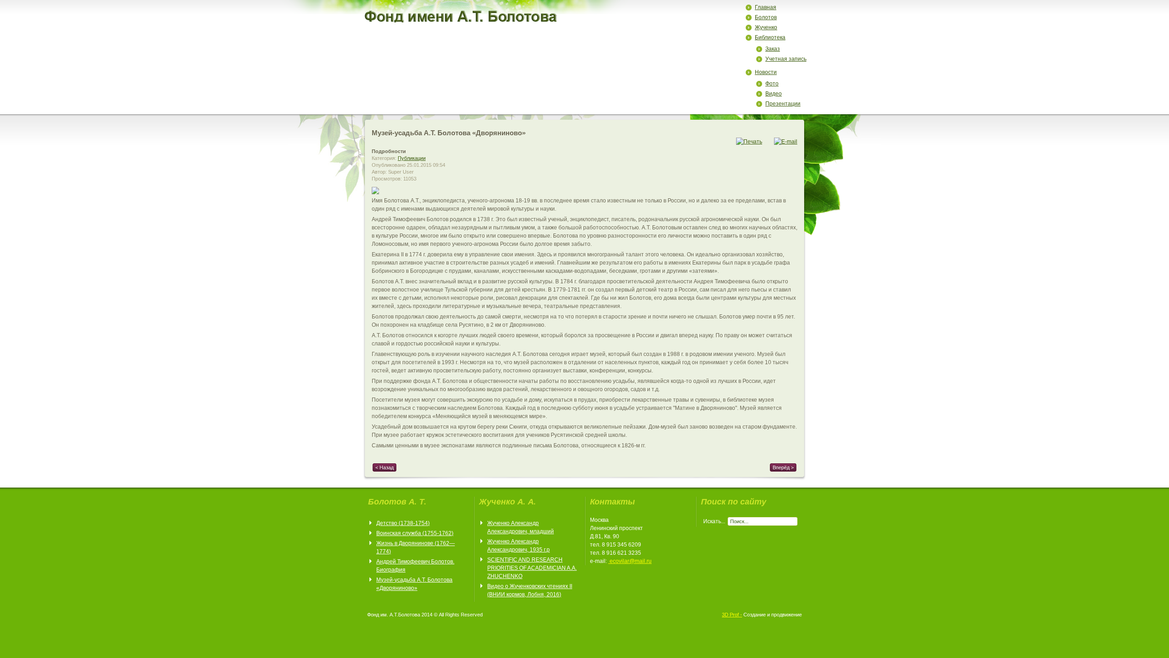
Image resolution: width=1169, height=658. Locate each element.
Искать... (714, 521)
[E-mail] (785, 141)
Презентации (782, 104)
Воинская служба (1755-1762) (414, 533)
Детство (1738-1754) (403, 523)
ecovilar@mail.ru (631, 561)
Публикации (412, 158)
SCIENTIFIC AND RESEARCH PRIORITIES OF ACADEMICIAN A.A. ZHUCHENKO (532, 568)
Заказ (772, 49)
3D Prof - (732, 614)
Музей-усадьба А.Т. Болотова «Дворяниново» (449, 133)
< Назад (384, 467)
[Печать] (749, 141)
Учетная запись (785, 59)
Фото (772, 83)
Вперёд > (783, 467)
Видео (773, 93)
